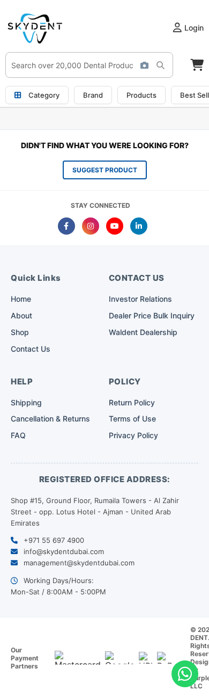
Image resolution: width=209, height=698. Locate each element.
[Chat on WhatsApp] (184, 673)
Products (141, 95)
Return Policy (132, 402)
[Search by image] (144, 65)
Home (21, 298)
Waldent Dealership (143, 332)
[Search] (163, 65)
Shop (20, 332)
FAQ (18, 435)
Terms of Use (132, 418)
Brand (93, 95)
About (21, 315)
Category (43, 95)
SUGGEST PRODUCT (104, 170)
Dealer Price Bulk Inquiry (152, 315)
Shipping (26, 402)
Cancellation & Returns (50, 418)
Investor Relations (140, 298)
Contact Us (30, 348)
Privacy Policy (133, 435)
